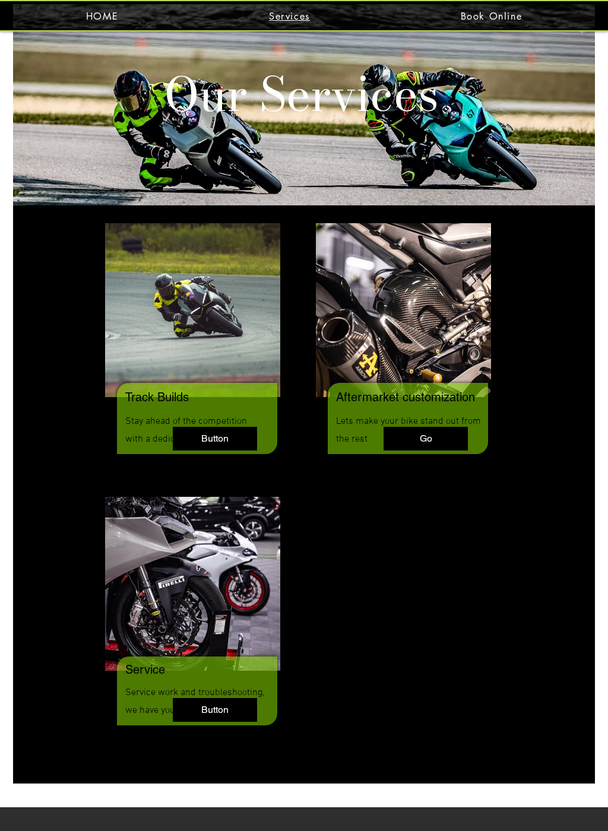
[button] (215, 439)
